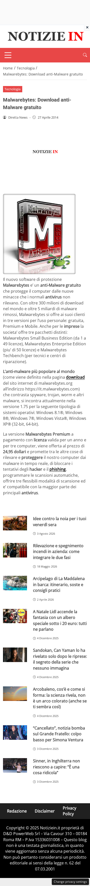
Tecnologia (12, 89)
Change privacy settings (70, 881)
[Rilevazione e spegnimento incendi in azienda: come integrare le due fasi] (15, 550)
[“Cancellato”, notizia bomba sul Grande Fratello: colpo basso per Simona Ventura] (15, 732)
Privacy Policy (69, 811)
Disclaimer (45, 811)
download (75, 377)
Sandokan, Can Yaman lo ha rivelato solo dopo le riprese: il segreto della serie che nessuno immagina (60, 659)
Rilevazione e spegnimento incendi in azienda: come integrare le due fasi (58, 551)
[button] (85, 55)
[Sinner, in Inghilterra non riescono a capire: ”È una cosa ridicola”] (15, 765)
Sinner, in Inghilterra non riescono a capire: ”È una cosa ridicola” (56, 766)
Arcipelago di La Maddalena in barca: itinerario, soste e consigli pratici (59, 584)
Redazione (17, 811)
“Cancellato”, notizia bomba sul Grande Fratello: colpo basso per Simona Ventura (59, 734)
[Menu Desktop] (8, 55)
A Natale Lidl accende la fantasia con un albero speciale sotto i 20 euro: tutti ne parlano (60, 620)
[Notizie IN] (45, 36)
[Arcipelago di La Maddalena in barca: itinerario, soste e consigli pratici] (15, 583)
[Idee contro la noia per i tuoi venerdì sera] (15, 523)
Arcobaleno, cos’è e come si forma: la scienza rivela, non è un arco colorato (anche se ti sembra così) (60, 697)
